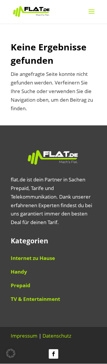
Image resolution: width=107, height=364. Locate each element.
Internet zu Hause (33, 258)
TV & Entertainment (35, 299)
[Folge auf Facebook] (53, 354)
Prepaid (20, 285)
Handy (19, 271)
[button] (10, 353)
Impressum (24, 335)
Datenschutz (57, 335)
